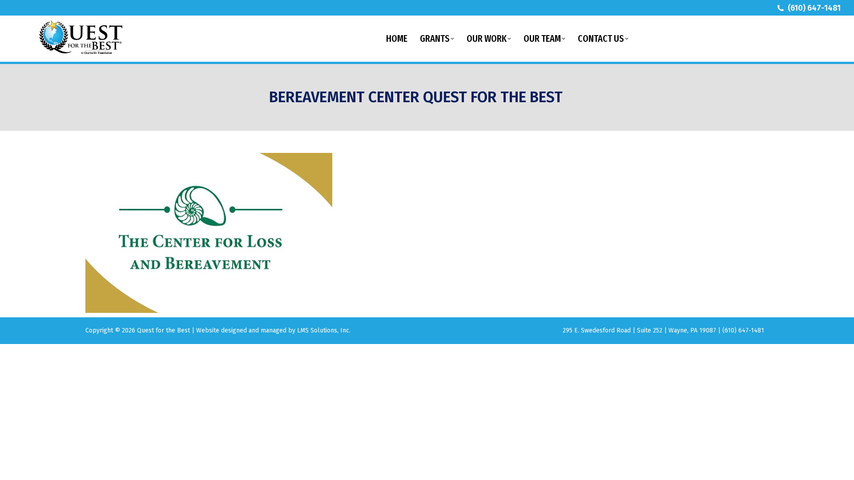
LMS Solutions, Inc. (323, 330)
